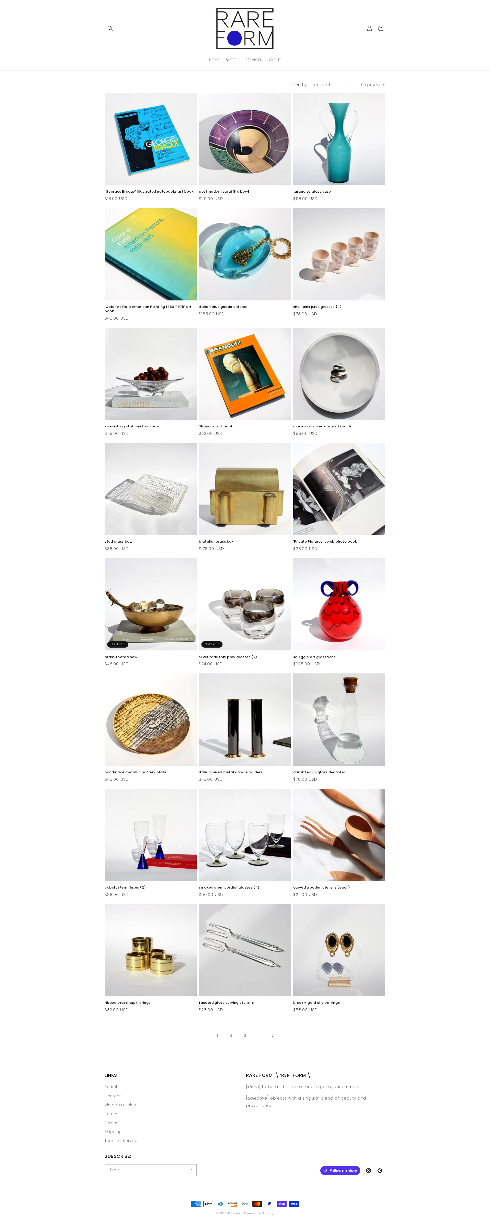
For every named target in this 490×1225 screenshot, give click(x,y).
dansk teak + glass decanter (319, 772)
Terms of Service (121, 1140)
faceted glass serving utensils (226, 1003)
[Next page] (272, 1035)
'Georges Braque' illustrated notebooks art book (149, 192)
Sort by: (300, 84)
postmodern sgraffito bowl (224, 192)
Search (112, 1086)
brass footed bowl (122, 657)
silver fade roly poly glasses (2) (228, 657)
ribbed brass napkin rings (128, 1003)
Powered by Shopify (259, 1213)
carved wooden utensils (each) (321, 887)
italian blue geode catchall (224, 307)
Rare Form (235, 1213)
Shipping (113, 1131)
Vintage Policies (120, 1104)
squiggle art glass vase (314, 657)
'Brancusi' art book (216, 426)
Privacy (111, 1122)
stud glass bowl (119, 542)
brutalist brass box (216, 542)
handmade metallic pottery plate (136, 772)
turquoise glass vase (312, 192)
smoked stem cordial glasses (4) (229, 887)
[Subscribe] (190, 1170)
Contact (113, 1096)
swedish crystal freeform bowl (133, 426)
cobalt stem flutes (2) (125, 887)
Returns (112, 1113)
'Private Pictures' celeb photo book (325, 542)
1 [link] (217, 1036)
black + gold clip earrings (316, 1003)
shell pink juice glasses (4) (317, 307)
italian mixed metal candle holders (230, 772)
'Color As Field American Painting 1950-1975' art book (148, 309)
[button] (110, 28)
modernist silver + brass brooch (322, 426)
